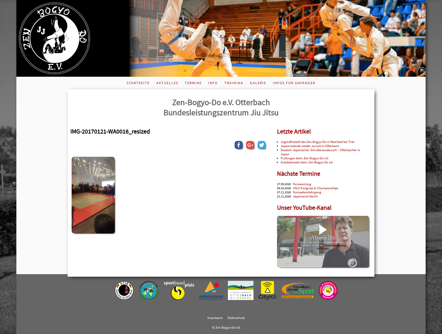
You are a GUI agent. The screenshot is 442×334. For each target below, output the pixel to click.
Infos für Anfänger (294, 83)
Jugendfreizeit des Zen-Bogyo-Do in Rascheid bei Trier (318, 142)
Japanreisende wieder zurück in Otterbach (310, 146)
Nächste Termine (298, 173)
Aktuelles (167, 83)
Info (213, 83)
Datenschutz (236, 318)
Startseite (138, 83)
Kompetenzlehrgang (307, 192)
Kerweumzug (302, 184)
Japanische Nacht (305, 196)
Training (234, 83)
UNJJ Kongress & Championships (315, 188)
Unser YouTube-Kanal (304, 207)
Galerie (258, 83)
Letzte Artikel (294, 131)
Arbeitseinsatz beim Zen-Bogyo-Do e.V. (307, 162)
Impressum (215, 318)
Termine (193, 83)
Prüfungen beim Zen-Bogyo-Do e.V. (305, 158)
